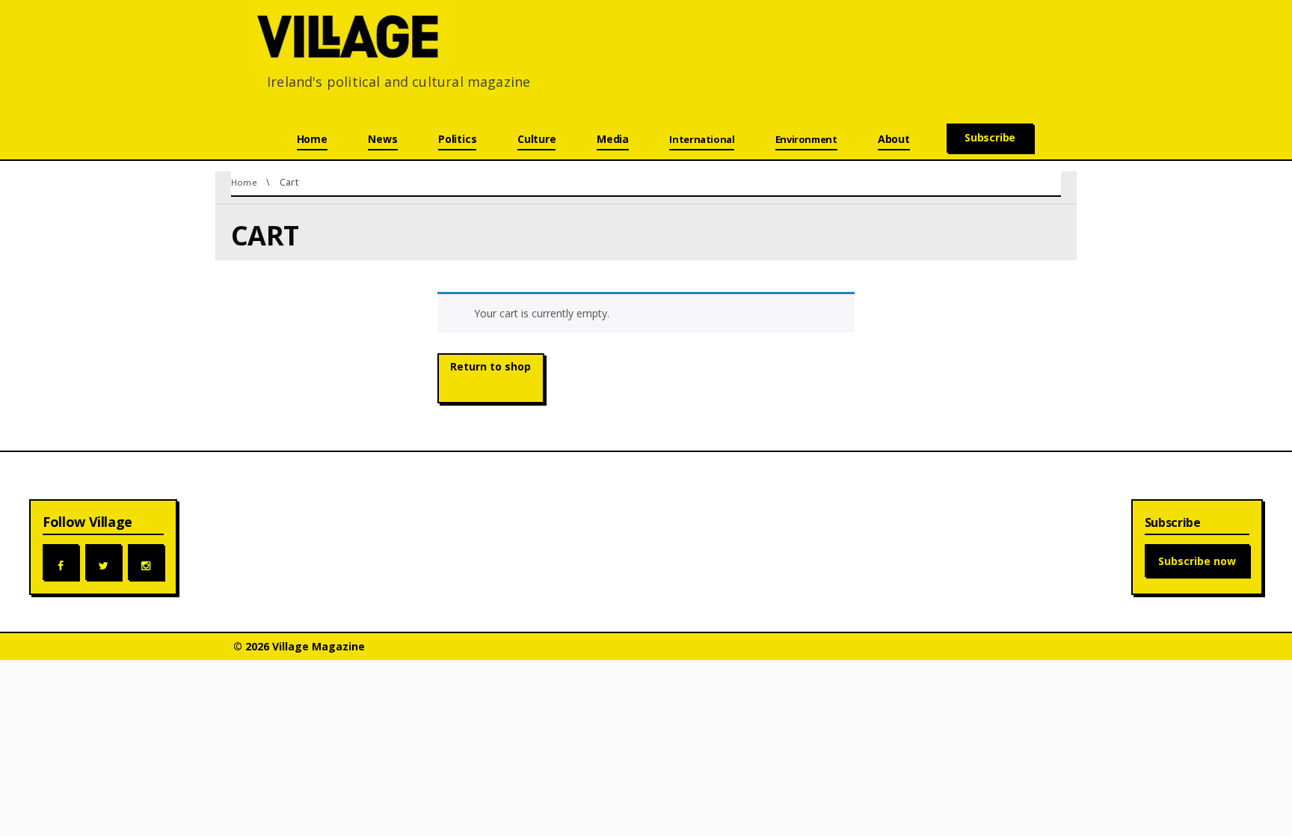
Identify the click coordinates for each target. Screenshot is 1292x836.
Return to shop (490, 366)
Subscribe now (1197, 561)
